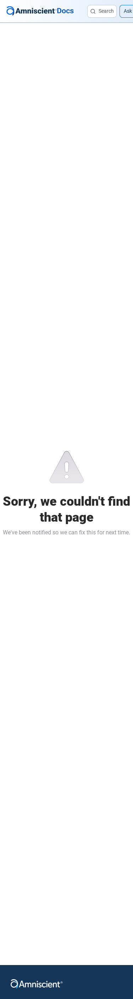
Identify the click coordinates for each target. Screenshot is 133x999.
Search (106, 11)
